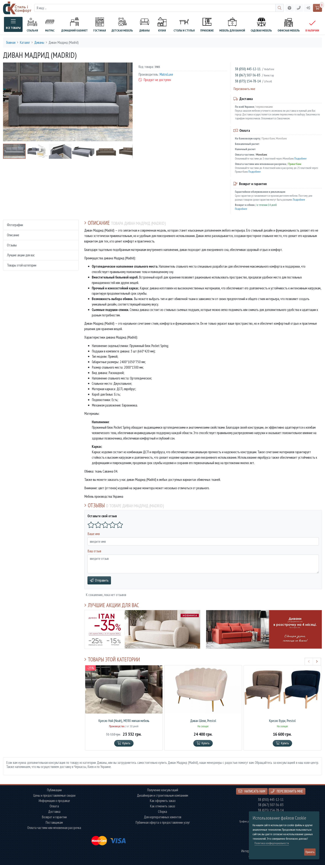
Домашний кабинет (74, 30)
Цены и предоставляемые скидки (54, 795)
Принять (309, 852)
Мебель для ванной (232, 30)
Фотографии (15, 224)
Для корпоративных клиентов (162, 817)
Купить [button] (126, 743)
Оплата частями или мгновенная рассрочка (54, 828)
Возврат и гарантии (54, 817)
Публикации (54, 790)
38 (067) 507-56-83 (247, 75)
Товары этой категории (21, 265)
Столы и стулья (184, 30)
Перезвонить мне (244, 88)
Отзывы (12, 245)
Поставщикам (54, 822)
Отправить (102, 580)
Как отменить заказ (162, 806)
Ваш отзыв (94, 551)
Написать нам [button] (254, 791)
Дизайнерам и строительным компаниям (162, 795)
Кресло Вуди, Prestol (282, 721)
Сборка (162, 812)
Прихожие (207, 30)
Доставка (54, 812)
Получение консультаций (162, 790)
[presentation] (309, 661)
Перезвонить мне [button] (289, 791)
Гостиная (99, 30)
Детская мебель (122, 30)
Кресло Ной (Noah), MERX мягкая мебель (123, 721)
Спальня (32, 30)
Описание (13, 235)
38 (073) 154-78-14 (248, 81)
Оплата (54, 806)
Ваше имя (93, 533)
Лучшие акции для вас (21, 255)
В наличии (312, 30)
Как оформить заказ (162, 801)
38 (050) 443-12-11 (248, 68)
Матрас (50, 30)
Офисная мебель (289, 30)
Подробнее (300, 158)
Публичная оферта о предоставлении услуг (162, 822)
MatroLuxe (166, 74)
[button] (299, 8)
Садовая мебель (261, 30)
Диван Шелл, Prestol (203, 721)
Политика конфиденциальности (271, 843)
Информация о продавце (54, 801)
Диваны (144, 30)
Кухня (162, 30)
